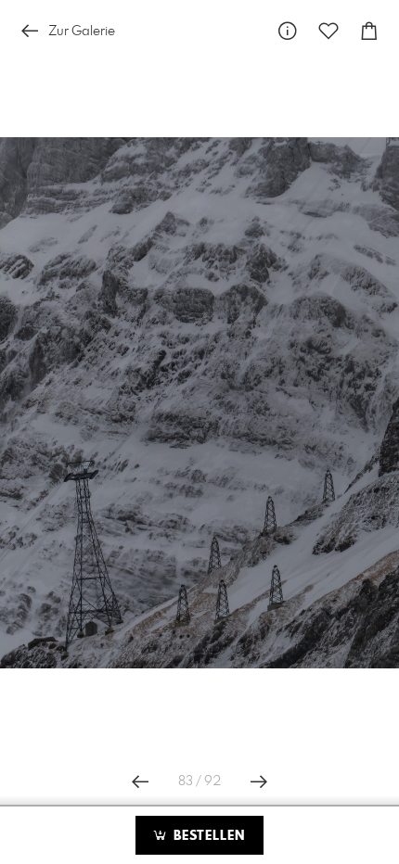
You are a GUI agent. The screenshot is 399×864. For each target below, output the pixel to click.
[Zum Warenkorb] (369, 31)
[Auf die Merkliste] (328, 31)
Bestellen (207, 836)
